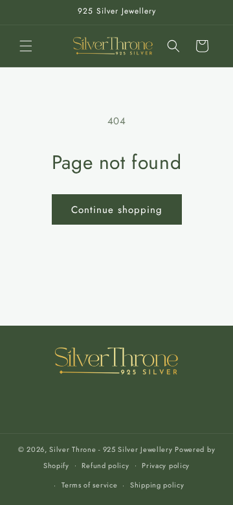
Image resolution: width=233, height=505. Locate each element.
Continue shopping (116, 210)
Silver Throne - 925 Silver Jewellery (110, 449)
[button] (26, 46)
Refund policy (105, 465)
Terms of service (89, 485)
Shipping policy (157, 485)
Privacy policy (166, 465)
